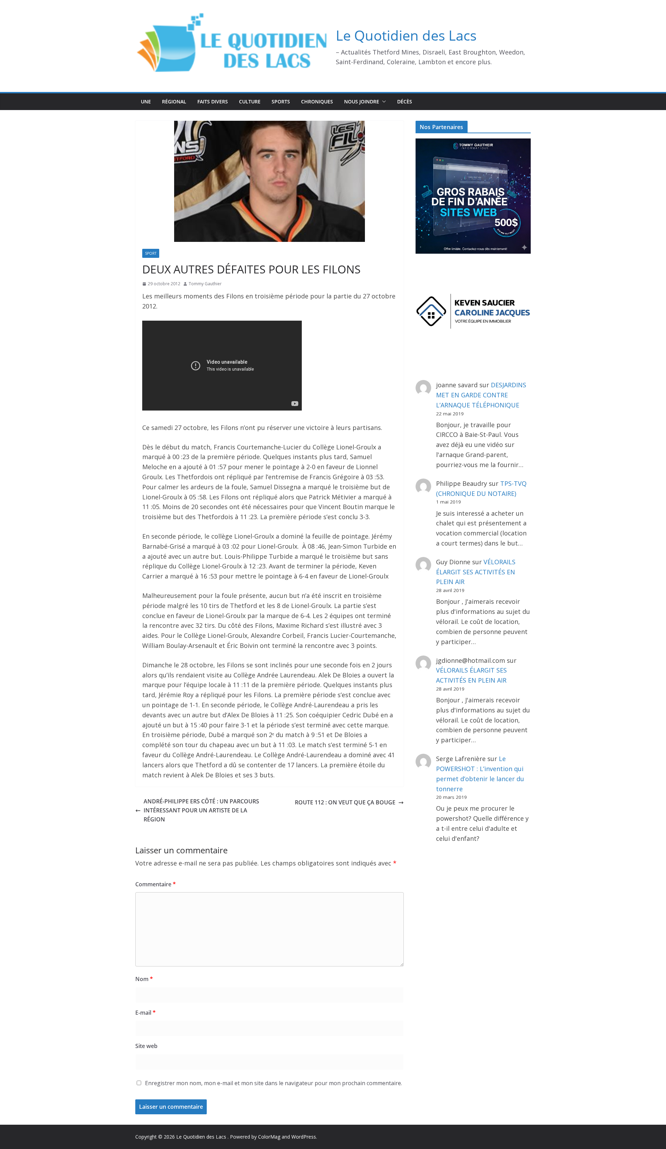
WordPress (303, 1136)
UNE (146, 101)
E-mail (145, 1012)
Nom (144, 979)
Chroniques (317, 101)
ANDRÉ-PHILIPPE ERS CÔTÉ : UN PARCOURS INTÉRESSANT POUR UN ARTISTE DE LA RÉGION (201, 810)
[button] (382, 102)
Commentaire (155, 884)
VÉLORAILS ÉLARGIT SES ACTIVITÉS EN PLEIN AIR (475, 572)
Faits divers (212, 101)
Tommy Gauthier (205, 284)
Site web (146, 1046)
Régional (174, 101)
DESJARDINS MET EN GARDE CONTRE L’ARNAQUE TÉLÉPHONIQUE (481, 395)
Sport (150, 253)
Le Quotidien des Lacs (406, 35)
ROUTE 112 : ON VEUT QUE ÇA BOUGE (345, 802)
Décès (404, 101)
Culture (250, 101)
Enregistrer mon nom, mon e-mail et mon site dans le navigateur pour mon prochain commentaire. (273, 1083)
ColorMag (269, 1136)
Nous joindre (361, 101)
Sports (281, 101)
